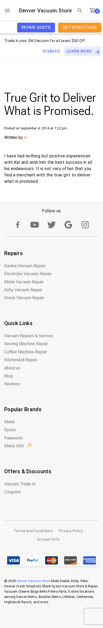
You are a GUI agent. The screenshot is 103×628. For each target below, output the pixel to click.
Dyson (10, 429)
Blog (8, 375)
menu (7, 10)
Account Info (48, 539)
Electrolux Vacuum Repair (28, 273)
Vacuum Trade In (19, 483)
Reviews (12, 383)
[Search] (79, 10)
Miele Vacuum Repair (24, 281)
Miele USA (14, 445)
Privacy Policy (71, 531)
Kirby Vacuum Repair (23, 289)
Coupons (12, 491)
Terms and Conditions (33, 531)
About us (12, 368)
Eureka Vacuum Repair (24, 265)
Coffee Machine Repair (25, 351)
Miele (9, 421)
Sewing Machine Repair (26, 343)
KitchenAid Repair (20, 359)
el (25, 137)
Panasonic (13, 437)
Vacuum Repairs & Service (28, 335)
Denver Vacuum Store (45, 10)
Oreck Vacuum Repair (24, 297)
